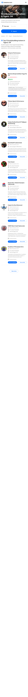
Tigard (10, 36)
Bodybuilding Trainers (18, 36)
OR (7, 36)
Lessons (3, 36)
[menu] (25, 2)
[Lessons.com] (6, 2)
